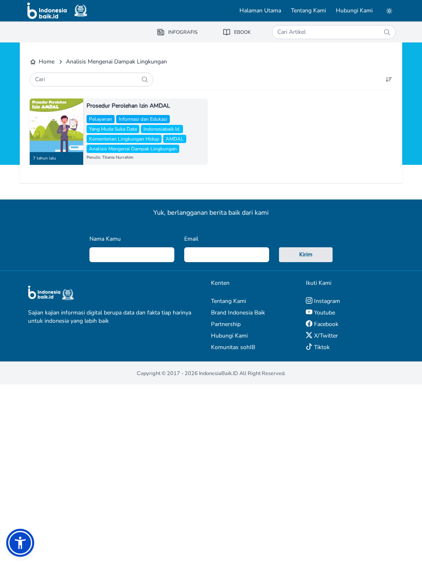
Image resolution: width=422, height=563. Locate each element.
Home (46, 62)
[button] (20, 543)
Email (191, 239)
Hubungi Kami (354, 10)
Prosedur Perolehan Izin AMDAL (128, 106)
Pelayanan (100, 119)
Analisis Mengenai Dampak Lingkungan (133, 148)
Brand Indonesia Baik (238, 313)
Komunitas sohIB (233, 347)
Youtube (323, 313)
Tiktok (321, 347)
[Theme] (389, 10)
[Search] (387, 32)
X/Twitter (325, 336)
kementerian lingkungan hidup (124, 139)
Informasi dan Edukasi (143, 119)
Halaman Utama (260, 10)
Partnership (226, 324)
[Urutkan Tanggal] (389, 79)
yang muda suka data (113, 129)
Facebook (325, 324)
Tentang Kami (308, 10)
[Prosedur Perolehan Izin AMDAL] (56, 125)
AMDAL (175, 139)
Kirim (305, 254)
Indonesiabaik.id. (162, 129)
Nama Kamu (105, 239)
